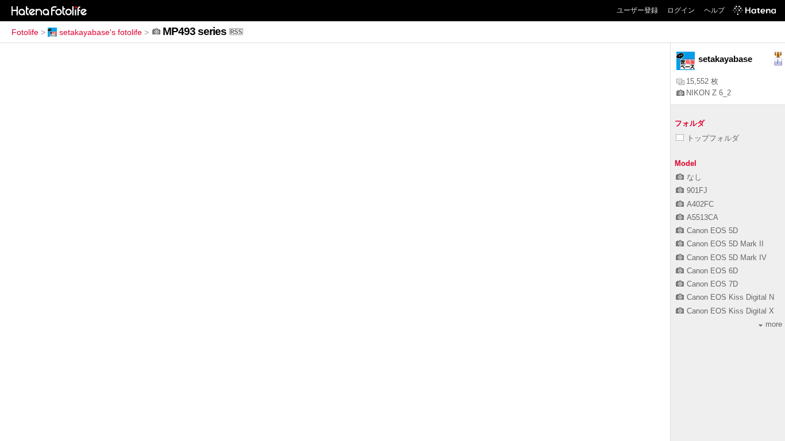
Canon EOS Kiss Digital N (730, 297)
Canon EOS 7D (712, 284)
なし (694, 177)
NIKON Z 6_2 (708, 92)
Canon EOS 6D (712, 270)
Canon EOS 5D (712, 230)
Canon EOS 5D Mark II (725, 243)
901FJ (697, 190)
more (773, 324)
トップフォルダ (713, 138)
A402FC (700, 204)
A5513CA (702, 217)
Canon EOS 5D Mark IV (727, 257)
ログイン (681, 10)
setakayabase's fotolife (100, 32)
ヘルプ (714, 10)
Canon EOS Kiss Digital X (730, 311)
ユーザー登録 (637, 10)
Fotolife (25, 32)
